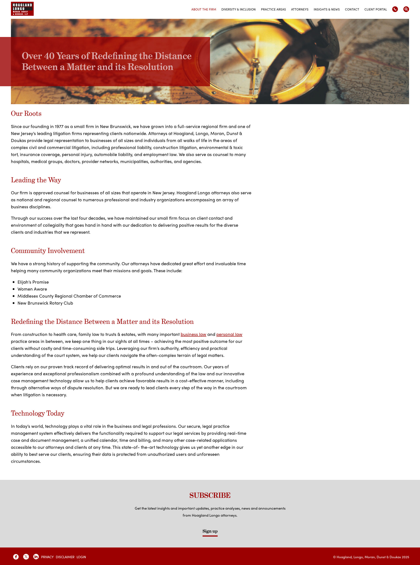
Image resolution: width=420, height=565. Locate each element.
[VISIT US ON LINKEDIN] (36, 557)
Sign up (210, 531)
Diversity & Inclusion (238, 9)
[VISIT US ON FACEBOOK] (16, 557)
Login (81, 556)
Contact (352, 9)
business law (193, 334)
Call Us (395, 9)
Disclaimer (65, 556)
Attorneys (299, 9)
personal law (229, 334)
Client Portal (375, 9)
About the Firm (203, 9)
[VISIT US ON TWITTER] (26, 557)
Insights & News (327, 9)
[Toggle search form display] (406, 9)
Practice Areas (273, 9)
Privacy (47, 556)
